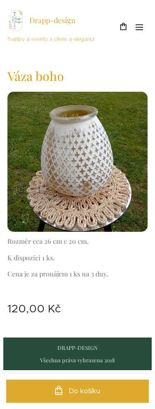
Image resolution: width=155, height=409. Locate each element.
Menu (139, 27)
